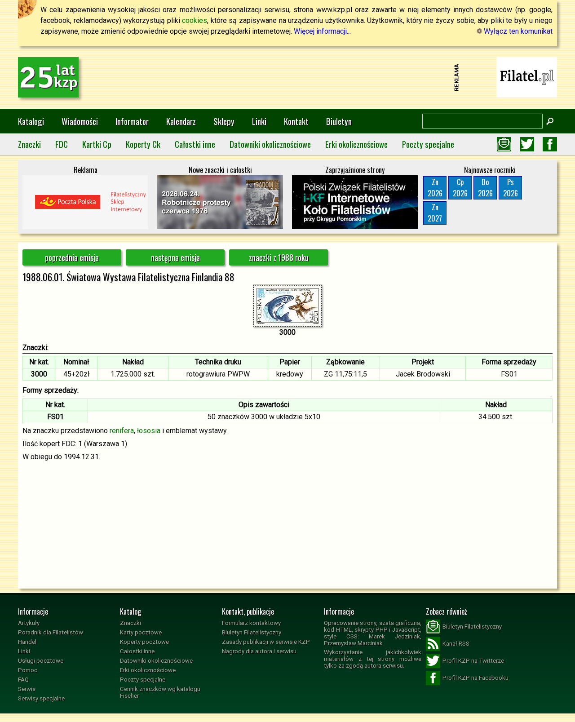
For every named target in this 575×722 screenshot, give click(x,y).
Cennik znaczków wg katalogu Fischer (160, 692)
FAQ (23, 679)
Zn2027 (435, 213)
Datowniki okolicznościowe (270, 144)
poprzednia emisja (72, 257)
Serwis (26, 689)
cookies (194, 20)
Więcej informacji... (322, 31)
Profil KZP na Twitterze (473, 660)
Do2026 (485, 188)
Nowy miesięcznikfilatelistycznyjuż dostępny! (527, 77)
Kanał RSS (455, 643)
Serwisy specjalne (41, 698)
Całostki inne (195, 144)
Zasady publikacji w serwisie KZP (266, 641)
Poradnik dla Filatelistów (50, 632)
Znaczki (29, 144)
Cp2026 (460, 188)
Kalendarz (181, 121)
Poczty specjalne (428, 144)
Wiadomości (80, 121)
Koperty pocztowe (144, 641)
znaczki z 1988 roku (279, 257)
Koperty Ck (143, 144)
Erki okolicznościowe (356, 144)
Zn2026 (435, 188)
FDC (61, 144)
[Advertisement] (287, 77)
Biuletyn (339, 121)
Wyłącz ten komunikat (517, 31)
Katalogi (31, 121)
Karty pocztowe (141, 632)
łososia (148, 430)
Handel (27, 641)
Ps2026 (510, 188)
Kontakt (296, 121)
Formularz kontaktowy (251, 623)
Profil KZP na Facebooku (475, 677)
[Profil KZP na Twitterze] (527, 144)
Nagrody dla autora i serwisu (259, 651)
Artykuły (29, 623)
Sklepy (223, 121)
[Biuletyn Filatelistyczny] (504, 144)
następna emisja (175, 257)
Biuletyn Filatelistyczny (251, 632)
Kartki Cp (96, 144)
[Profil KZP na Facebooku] (550, 144)
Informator (132, 121)
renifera (122, 430)
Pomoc (27, 670)
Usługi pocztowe (40, 660)
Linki (259, 121)
